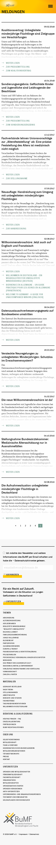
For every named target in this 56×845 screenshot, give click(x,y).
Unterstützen (13, 601)
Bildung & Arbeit (10, 632)
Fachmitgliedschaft (11, 777)
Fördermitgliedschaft (13, 774)
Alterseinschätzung (12, 620)
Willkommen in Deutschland (15, 706)
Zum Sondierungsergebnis (20, 124)
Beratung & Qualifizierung (18, 713)
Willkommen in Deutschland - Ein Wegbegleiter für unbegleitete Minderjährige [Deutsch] (24, 278)
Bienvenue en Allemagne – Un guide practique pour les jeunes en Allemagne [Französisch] (28, 287)
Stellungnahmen (10, 692)
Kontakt (6, 759)
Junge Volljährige (11, 638)
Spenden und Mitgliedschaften (16, 772)
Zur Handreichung (16, 228)
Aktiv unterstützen (11, 791)
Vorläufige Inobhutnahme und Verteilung (21, 669)
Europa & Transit (10, 649)
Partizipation (8, 643)
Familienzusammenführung (15, 635)
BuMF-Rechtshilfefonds (13, 727)
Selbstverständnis (11, 740)
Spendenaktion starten (13, 786)
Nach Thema (8, 690)
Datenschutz (34, 834)
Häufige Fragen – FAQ (12, 719)
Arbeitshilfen (9, 695)
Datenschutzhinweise (25, 560)
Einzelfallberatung (11, 722)
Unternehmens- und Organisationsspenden (22, 794)
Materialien (9, 681)
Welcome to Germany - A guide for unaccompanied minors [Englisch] (24, 296)
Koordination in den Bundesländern (19, 748)
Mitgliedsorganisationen (14, 751)
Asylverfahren (9, 623)
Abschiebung (8, 618)
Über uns (8, 734)
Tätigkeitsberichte (11, 754)
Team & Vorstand (10, 745)
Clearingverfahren (11, 646)
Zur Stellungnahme (16, 178)
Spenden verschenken (12, 789)
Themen (7, 612)
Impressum (23, 834)
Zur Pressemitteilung (18, 66)
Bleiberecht (8, 640)
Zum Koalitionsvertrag (18, 70)
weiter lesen (13, 63)
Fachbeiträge (9, 701)
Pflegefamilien (9, 655)
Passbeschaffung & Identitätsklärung (19, 652)
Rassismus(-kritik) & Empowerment (18, 666)
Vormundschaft (10, 672)
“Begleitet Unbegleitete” (14, 629)
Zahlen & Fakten (10, 674)
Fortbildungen (9, 724)
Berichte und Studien (12, 698)
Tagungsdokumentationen (14, 704)
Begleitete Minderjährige (14, 626)
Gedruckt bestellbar (12, 687)
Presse (6, 756)
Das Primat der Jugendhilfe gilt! (17, 663)
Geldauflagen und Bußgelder (16, 800)
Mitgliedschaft (9, 742)
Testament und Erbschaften (15, 797)
